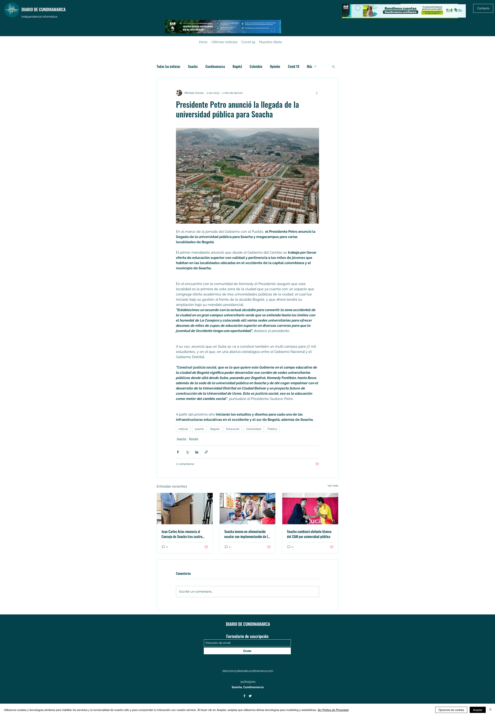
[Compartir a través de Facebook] (178, 452)
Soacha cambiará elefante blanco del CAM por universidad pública (309, 534)
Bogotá (237, 66)
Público (272, 428)
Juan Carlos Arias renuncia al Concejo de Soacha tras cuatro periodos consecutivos (181, 534)
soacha (199, 428)
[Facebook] (244, 696)
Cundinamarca (215, 66)
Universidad (253, 428)
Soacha (193, 66)
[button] (333, 66)
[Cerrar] (490, 710)
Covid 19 (293, 66)
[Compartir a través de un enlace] (206, 452)
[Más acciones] (316, 93)
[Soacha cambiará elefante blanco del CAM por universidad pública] (310, 508)
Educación (232, 428)
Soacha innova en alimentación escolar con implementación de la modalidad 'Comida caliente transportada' (246, 534)
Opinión (275, 66)
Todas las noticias (168, 66)
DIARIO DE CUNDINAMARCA (43, 9)
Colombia (256, 66)
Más (309, 66)
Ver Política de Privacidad (333, 710)
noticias (183, 428)
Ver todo (333, 485)
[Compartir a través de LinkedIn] (197, 452)
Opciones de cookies (451, 710)
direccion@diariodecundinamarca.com (247, 671)
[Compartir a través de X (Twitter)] (187, 452)
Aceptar (477, 710)
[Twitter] (250, 696)
